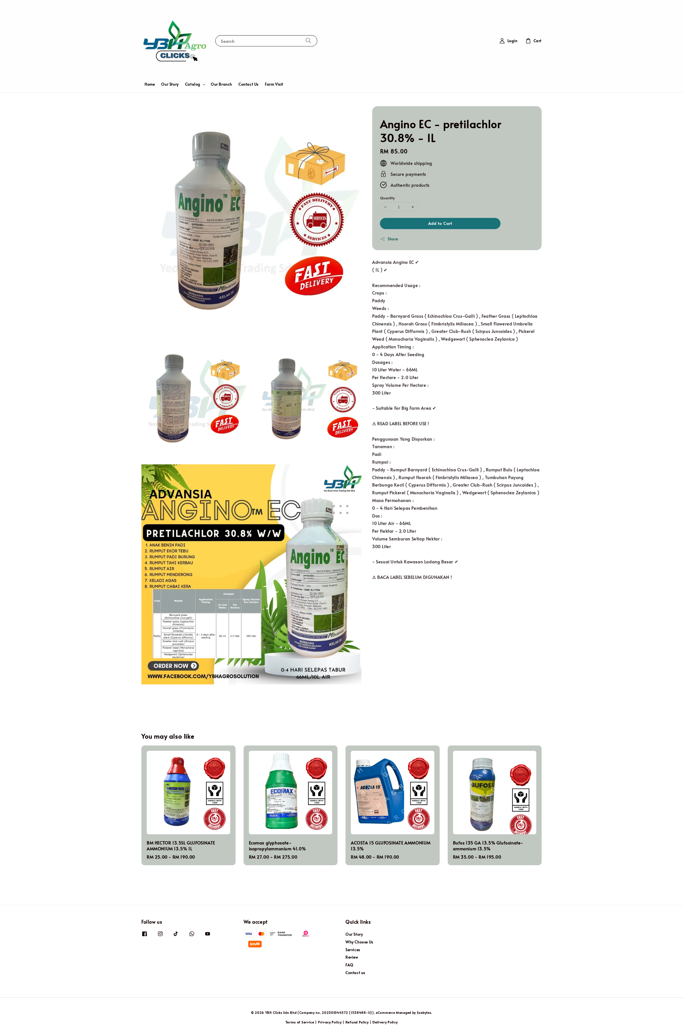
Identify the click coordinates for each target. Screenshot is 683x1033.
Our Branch (221, 84)
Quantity (387, 198)
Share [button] (393, 238)
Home (150, 84)
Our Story (169, 84)
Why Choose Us (359, 941)
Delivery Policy (385, 1022)
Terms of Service (299, 1022)
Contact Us (249, 84)
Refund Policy (357, 1022)
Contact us (355, 972)
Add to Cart (440, 223)
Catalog (192, 84)
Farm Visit (274, 84)
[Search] (308, 40)
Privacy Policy (330, 1022)
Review (352, 957)
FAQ (350, 964)
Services (353, 949)
